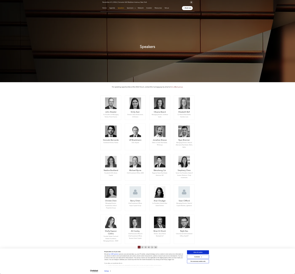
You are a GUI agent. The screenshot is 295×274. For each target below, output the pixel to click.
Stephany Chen (184, 170)
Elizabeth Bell (184, 112)
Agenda (112, 8)
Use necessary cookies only (198, 261)
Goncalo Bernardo (111, 140)
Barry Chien (135, 201)
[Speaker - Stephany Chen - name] (184, 167)
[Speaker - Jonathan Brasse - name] (159, 137)
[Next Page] (152, 247)
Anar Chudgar (160, 201)
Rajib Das (184, 231)
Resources (158, 8)
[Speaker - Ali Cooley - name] (135, 229)
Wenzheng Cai (160, 170)
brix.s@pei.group (177, 87)
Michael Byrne (135, 170)
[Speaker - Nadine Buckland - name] (111, 167)
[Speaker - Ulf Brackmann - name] (135, 137)
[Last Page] (155, 247)
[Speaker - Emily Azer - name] (135, 108)
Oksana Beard (160, 112)
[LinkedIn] (191, 2)
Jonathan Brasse (160, 140)
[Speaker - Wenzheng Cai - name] (159, 167)
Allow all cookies (198, 252)
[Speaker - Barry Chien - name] (135, 197)
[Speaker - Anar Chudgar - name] (159, 197)
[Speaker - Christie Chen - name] (111, 197)
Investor (149, 8)
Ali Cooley (135, 231)
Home (104, 8)
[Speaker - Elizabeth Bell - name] (184, 108)
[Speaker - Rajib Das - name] (184, 229)
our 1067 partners (114, 254)
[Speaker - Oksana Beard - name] (159, 108)
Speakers (121, 8)
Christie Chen (111, 201)
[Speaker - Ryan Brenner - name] (184, 137)
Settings (106, 271)
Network (141, 8)
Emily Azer (135, 112)
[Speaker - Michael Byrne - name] (135, 167)
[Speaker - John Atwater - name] (111, 108)
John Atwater (111, 112)
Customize (197, 256)
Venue (167, 8)
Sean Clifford (184, 201)
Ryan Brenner (184, 140)
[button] (187, 8)
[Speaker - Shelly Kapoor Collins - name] (111, 229)
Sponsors (130, 8)
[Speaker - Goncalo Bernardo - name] (111, 137)
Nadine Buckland (111, 170)
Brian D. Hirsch (160, 231)
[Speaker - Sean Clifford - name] (184, 197)
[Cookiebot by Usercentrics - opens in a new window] (94, 271)
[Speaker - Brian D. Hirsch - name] (159, 229)
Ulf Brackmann (135, 140)
